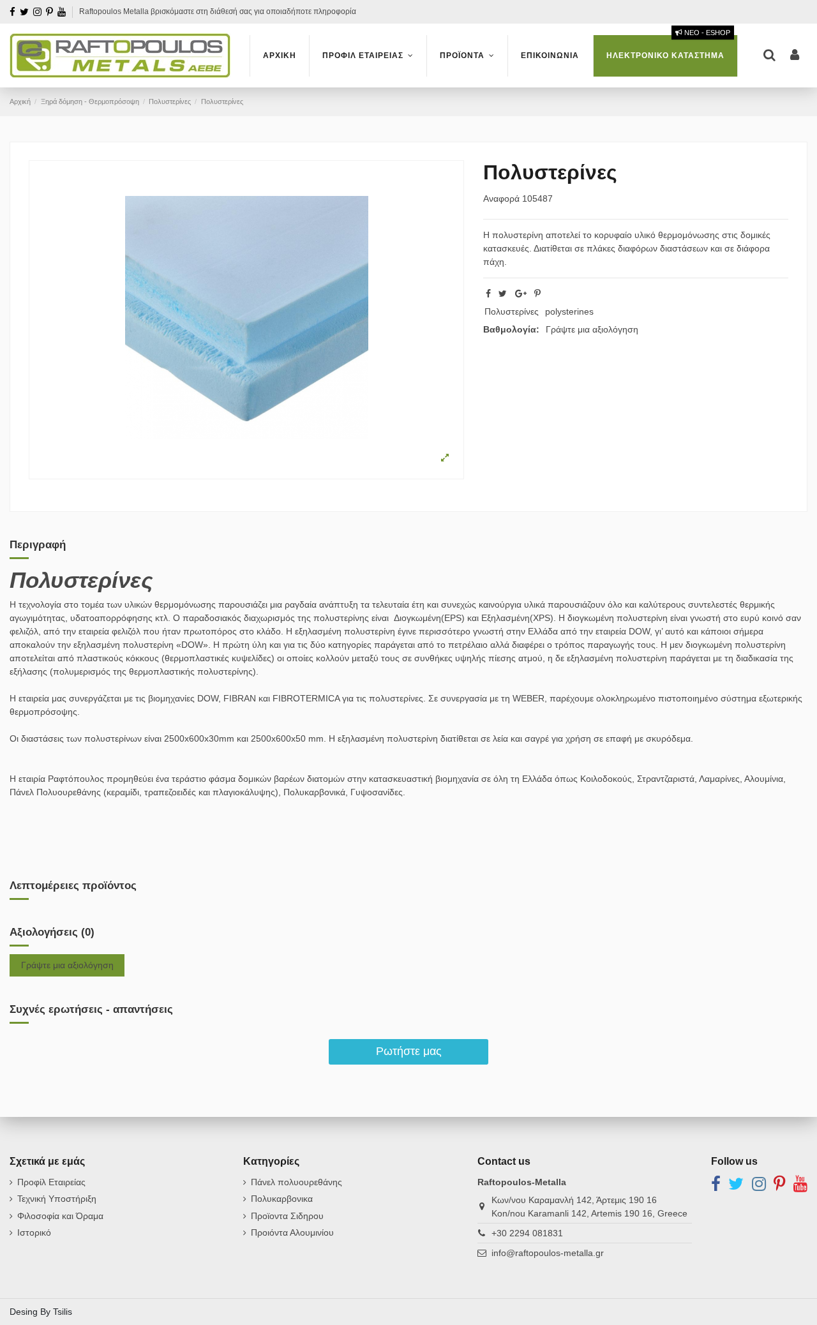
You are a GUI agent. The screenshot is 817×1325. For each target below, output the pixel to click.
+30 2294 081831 (527, 1233)
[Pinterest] (537, 293)
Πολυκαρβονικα (282, 1199)
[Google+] (521, 293)
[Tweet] (502, 293)
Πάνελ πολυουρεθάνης (296, 1182)
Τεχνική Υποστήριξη (56, 1199)
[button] (367, 56)
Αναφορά (501, 198)
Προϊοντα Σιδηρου (287, 1216)
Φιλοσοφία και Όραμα (60, 1216)
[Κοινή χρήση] (488, 293)
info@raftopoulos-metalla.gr (547, 1253)
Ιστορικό (34, 1232)
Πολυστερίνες (511, 311)
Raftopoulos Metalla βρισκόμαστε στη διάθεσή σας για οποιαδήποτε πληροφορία (217, 11)
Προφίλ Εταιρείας (51, 1182)
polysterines (569, 311)
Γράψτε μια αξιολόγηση (592, 329)
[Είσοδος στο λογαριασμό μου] (794, 56)
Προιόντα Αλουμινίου (292, 1232)
